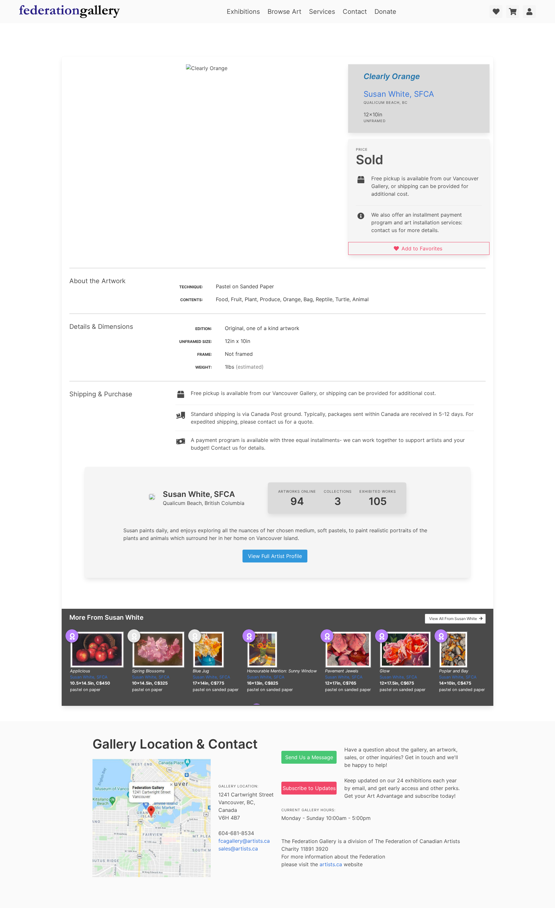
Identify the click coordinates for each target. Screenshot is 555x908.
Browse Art (284, 11)
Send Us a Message (309, 757)
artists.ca (331, 864)
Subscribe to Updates (309, 788)
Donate (385, 11)
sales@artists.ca (238, 848)
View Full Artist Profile (275, 556)
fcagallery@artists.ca (244, 841)
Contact (355, 11)
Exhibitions (243, 11)
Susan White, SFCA (399, 94)
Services (322, 11)
